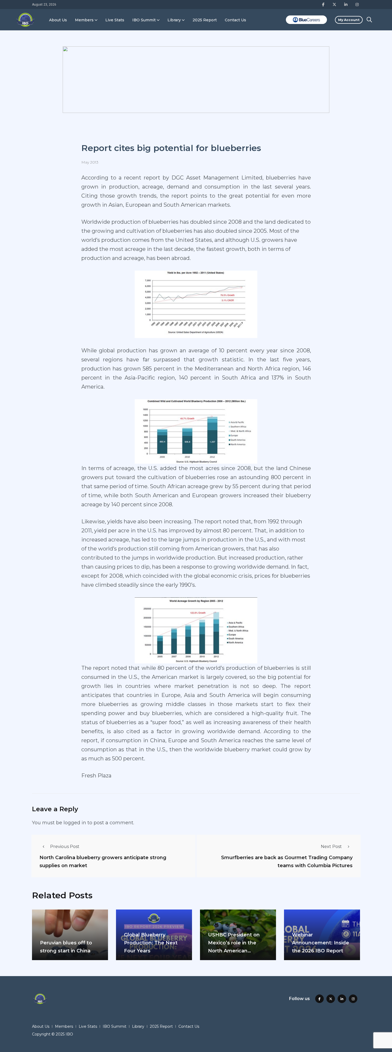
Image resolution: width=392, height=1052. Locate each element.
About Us (58, 20)
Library (174, 20)
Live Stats (114, 20)
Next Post (331, 846)
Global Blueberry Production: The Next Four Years (151, 943)
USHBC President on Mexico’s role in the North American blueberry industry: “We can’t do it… (237, 951)
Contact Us (235, 20)
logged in (74, 823)
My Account (348, 20)
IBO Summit (144, 20)
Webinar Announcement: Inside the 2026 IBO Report (320, 943)
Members (84, 20)
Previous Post (64, 846)
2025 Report (205, 20)
